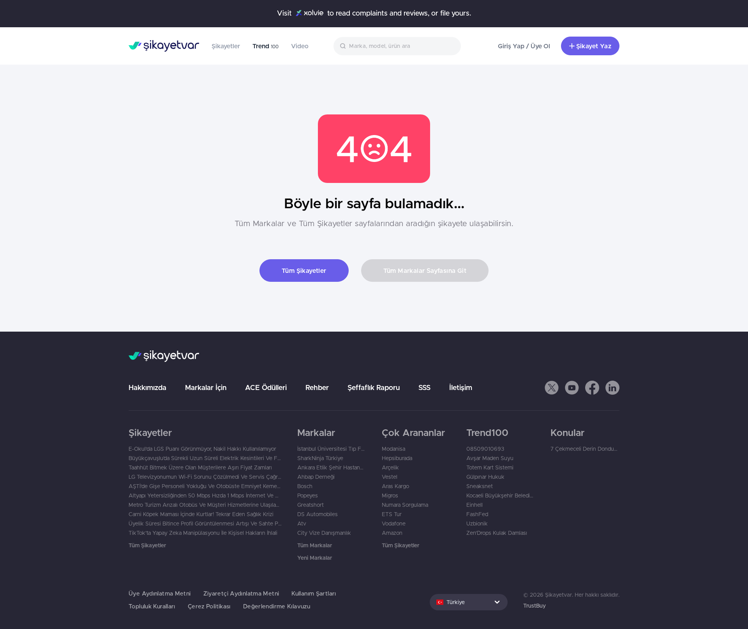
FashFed (477, 514)
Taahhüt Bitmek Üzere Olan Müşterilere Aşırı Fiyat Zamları (200, 467)
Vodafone (394, 523)
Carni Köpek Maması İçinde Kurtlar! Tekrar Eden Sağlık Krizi (201, 514)
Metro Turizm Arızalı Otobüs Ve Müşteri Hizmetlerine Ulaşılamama (205, 505)
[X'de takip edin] (552, 388)
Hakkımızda (147, 387)
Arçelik (390, 467)
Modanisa (393, 449)
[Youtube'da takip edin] (572, 388)
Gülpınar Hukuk (485, 477)
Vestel (389, 477)
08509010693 (485, 449)
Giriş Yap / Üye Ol (524, 45)
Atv (301, 523)
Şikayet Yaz (593, 45)
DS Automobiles (317, 514)
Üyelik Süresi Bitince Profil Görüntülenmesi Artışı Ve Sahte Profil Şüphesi (205, 523)
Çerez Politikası (209, 606)
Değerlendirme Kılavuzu (276, 606)
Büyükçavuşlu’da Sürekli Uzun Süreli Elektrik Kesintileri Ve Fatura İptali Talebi (205, 458)
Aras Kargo (395, 486)
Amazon (392, 533)
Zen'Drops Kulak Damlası (496, 533)
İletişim (460, 387)
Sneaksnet (479, 486)
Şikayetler (226, 45)
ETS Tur (392, 514)
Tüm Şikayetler (304, 270)
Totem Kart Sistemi (489, 467)
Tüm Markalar (314, 545)
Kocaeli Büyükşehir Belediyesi (500, 495)
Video (300, 45)
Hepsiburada (397, 458)
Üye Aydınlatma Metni (160, 593)
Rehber (317, 387)
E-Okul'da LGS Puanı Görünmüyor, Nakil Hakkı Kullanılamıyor (202, 449)
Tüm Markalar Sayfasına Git (424, 270)
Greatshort (310, 505)
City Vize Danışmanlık (324, 533)
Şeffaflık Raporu (374, 387)
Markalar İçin (205, 387)
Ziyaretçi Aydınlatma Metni (241, 593)
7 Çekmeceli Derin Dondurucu (584, 449)
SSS (424, 387)
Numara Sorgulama (405, 505)
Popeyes (307, 495)
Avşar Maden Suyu (489, 458)
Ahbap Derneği (316, 477)
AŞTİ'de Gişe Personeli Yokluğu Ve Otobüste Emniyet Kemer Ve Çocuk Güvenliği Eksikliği (205, 486)
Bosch (304, 486)
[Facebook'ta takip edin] (592, 388)
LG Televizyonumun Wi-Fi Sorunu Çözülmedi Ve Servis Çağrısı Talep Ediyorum (205, 477)
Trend (265, 45)
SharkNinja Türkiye (320, 458)
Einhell (474, 505)
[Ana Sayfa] (164, 46)
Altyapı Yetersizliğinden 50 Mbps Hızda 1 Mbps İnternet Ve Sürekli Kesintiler (205, 495)
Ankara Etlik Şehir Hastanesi (331, 467)
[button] (551, 387)
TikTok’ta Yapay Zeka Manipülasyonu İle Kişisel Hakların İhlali (203, 533)
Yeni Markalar (314, 558)
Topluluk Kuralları (152, 606)
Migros (390, 495)
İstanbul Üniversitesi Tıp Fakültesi (331, 449)
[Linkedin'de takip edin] (612, 388)
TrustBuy (534, 606)
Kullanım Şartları (313, 593)
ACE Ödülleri (266, 387)
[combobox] (397, 46)
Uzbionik (477, 523)
